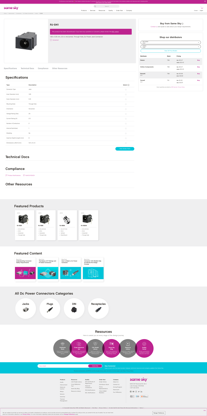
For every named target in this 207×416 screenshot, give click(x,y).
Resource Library (76, 391)
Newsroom (116, 389)
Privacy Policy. (181, 87)
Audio (61, 382)
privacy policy (103, 371)
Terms (141, 408)
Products (84, 10)
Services (92, 10)
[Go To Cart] (201, 7)
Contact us (154, 26)
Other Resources (59, 68)
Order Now (119, 10)
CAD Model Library (76, 382)
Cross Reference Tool (75, 385)
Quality (111, 10)
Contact (196, 10)
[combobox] (106, 6)
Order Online (102, 382)
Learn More (123, 371)
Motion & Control (62, 388)
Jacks (36, 13)
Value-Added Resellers (102, 391)
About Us (115, 382)
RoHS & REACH (30, 175)
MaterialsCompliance (88, 386)
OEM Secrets (174, 87)
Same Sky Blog (75, 388)
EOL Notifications (90, 392)
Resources (102, 10)
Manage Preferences (69, 414)
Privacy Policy (130, 371)
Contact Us (116, 384)
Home (5, 13)
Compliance (43, 68)
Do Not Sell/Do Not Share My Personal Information (123, 408)
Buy (198, 60)
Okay (205, 410)
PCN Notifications (90, 390)
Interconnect (11, 13)
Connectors (18, 13)
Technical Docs (27, 68)
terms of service (113, 371)
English (201, 10)
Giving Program (117, 387)
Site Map (94, 408)
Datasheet (56, 40)
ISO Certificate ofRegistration (90, 382)
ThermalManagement (63, 399)
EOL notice (115, 31)
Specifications (10, 68)
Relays (62, 391)
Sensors (62, 394)
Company (129, 10)
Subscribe (95, 366)
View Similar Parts (124, 148)
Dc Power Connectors (28, 13)
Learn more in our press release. (103, 2)
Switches (62, 396)
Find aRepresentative (103, 387)
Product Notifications (14, 175)
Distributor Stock (104, 384)
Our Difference (117, 392)
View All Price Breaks (170, 50)
